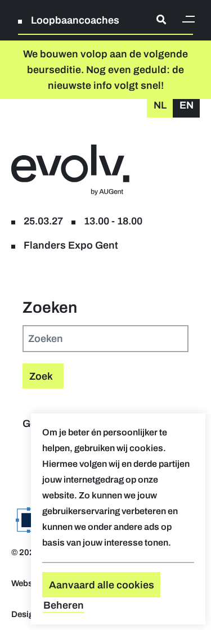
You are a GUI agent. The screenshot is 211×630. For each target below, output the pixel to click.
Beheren (63, 605)
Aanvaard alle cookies (101, 585)
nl (160, 105)
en (186, 105)
